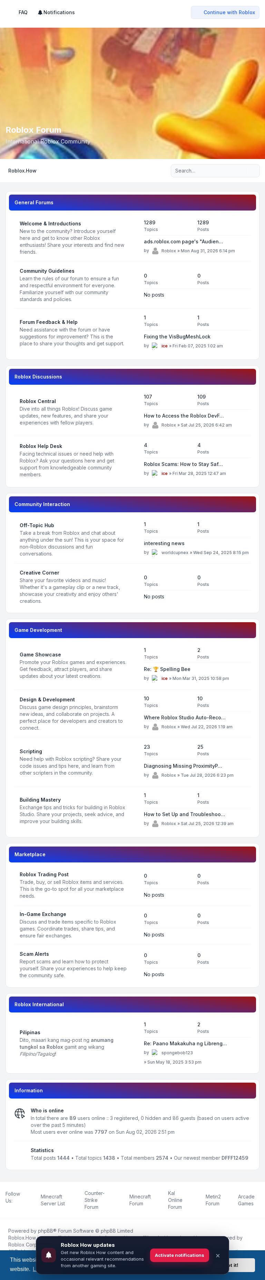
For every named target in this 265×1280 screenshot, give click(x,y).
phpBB (45, 1231)
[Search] (240, 171)
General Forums (33, 202)
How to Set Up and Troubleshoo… (184, 814)
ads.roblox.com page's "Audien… (183, 241)
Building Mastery (40, 800)
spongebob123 (177, 1052)
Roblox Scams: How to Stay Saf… (183, 464)
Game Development (38, 630)
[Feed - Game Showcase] (132, 665)
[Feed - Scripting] (132, 762)
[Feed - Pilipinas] (132, 1043)
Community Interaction (42, 504)
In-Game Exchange (43, 914)
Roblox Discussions (38, 377)
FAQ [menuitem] (23, 12)
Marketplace (30, 854)
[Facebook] (7, 1208)
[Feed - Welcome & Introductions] (132, 238)
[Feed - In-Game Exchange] (132, 925)
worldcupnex (174, 552)
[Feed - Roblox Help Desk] (132, 460)
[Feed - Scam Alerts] (132, 965)
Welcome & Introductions (50, 223)
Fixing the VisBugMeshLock (177, 336)
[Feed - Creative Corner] (132, 587)
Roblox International (39, 1004)
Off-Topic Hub (37, 525)
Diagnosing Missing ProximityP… (183, 766)
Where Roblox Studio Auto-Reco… (185, 717)
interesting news (164, 543)
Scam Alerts (34, 954)
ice (164, 345)
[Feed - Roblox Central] (132, 412)
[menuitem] (56, 12)
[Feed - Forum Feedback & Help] (132, 333)
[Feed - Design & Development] (132, 714)
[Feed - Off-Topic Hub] (132, 539)
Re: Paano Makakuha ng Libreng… (185, 1043)
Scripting (31, 751)
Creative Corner (39, 573)
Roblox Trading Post (44, 874)
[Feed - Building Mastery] (132, 810)
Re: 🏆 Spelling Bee (167, 669)
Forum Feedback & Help (49, 322)
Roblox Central (38, 401)
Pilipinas (30, 1032)
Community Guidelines (47, 271)
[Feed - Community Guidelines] (132, 285)
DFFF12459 (235, 1158)
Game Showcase (40, 654)
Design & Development (47, 699)
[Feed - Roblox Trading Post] (132, 885)
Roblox (168, 250)
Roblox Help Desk (41, 446)
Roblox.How (22, 1238)
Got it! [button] (231, 1265)
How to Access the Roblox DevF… (184, 416)
